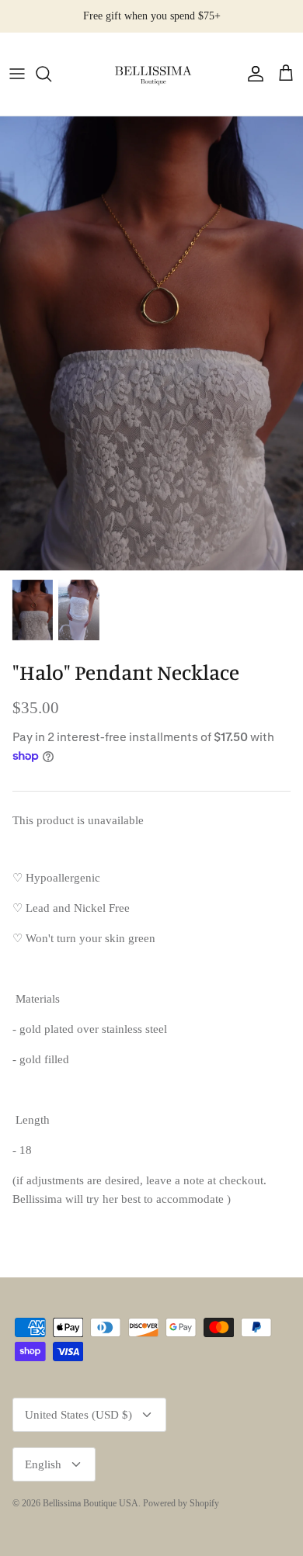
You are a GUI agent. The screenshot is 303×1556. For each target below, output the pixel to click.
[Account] (252, 74)
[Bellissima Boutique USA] (151, 74)
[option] (151, 343)
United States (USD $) (78, 1415)
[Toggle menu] (17, 74)
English (43, 1464)
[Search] (51, 74)
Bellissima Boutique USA (90, 1503)
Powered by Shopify (181, 1503)
